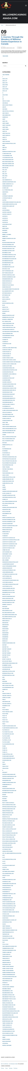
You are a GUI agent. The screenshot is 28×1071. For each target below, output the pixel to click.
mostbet (4, 645)
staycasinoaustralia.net (8, 907)
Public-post (5, 766)
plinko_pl (4, 752)
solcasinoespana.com (8, 873)
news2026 (4, 681)
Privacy (2, 1068)
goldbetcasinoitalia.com (8, 495)
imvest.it (4, 515)
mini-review (5, 622)
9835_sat (4, 171)
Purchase (15, 1068)
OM (3, 691)
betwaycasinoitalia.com (8, 274)
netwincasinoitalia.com (8, 675)
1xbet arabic (5, 123)
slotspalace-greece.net (8, 865)
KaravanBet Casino (7, 554)
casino (4, 345)
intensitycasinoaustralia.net (10, 525)
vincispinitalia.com (7, 980)
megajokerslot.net (7, 610)
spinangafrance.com (7, 885)
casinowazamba (6, 380)
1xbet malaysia (6, 133)
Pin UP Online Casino (7, 711)
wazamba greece (6, 988)
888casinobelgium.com (8, 165)
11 (2, 92)
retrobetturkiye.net (7, 792)
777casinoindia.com (7, 155)
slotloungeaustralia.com (9, 859)
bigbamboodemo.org (7, 278)
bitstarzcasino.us (7, 293)
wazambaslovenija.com (8, 994)
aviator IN (4, 216)
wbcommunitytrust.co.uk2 (9, 998)
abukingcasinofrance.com (9, 181)
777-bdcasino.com (6, 153)
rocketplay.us (6, 816)
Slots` (4, 863)
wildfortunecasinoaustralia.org (11, 1011)
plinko (4, 746)
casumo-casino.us (6, 382)
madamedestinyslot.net (8, 590)
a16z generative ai (7, 179)
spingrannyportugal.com (8, 893)
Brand (3, 313)
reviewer (4, 800)
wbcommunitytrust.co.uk (8, 996)
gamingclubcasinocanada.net (9, 491)
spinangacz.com (6, 881)
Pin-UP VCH (4, 719)
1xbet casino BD (6, 125)
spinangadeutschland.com (9, 883)
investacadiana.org (7, 527)
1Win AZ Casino (6, 101)
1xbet (3, 119)
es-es (3, 446)
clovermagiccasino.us (8, 408)
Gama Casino (5, 475)
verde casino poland (7, 968)
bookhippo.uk (5, 311)
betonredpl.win (6, 264)
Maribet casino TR (6, 604)
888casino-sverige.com (8, 163)
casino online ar (6, 353)
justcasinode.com (7, 551)
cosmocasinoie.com (7, 420)
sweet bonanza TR (7, 928)
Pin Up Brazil (5, 709)
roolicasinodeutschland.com (9, 833)
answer (4, 194)
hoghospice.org (6, 509)
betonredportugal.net (8, 266)
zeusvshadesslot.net (7, 1033)
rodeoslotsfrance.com (8, 820)
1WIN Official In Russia (8, 111)
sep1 (3, 855)
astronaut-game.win (7, 196)
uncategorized (6, 960)
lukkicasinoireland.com (8, 588)
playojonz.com (6, 738)
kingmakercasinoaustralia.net (10, 562)
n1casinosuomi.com (7, 667)
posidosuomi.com (6, 760)
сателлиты (5, 1043)
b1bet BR (4, 226)
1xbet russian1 (6, 141)
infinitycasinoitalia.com (8, 517)
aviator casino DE (6, 212)
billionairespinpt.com (8, 291)
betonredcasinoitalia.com (9, 254)
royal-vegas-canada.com (8, 839)
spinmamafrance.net (7, 897)
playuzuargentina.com (8, 744)
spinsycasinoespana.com (8, 901)
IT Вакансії (5, 535)
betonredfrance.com (7, 262)
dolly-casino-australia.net (9, 436)
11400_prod (5, 94)
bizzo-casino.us (6, 299)
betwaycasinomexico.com (8, 276)
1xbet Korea (5, 129)
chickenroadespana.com (8, 400)
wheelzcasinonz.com (7, 1002)
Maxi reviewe (5, 608)
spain (3, 877)
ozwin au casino (6, 697)
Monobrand (5, 634)
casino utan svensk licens (9, 359)
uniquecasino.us (6, 962)
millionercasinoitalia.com (9, 616)
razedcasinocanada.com (8, 788)
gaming (4, 489)
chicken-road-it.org (7, 392)
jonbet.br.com (6, 549)
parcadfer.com (6, 701)
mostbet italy (5, 651)
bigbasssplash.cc (6, 283)
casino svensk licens (7, 357)
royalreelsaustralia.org (9, 843)
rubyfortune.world (7, 847)
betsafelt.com (6, 268)
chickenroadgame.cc (7, 402)
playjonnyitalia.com (7, 731)
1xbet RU (4, 139)
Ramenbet (4, 786)
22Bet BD (4, 147)
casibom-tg (5, 341)
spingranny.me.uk (6, 889)
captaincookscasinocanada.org (10, 331)
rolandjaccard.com (7, 822)
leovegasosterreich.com (8, 570)
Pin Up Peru (5, 713)
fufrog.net (5, 471)
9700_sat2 (4, 169)
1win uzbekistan (6, 115)
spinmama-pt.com (6, 895)
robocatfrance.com (7, 810)
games (4, 487)
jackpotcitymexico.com (8, 547)
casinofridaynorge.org (8, 367)
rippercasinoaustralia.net (9, 806)
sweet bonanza (6, 926)
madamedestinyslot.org (8, 592)
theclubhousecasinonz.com (9, 946)
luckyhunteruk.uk (7, 578)
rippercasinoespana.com (8, 808)
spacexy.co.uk (6, 875)
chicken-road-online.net (8, 394)
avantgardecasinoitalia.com (9, 204)
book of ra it (5, 309)
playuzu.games (6, 742)
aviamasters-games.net (8, 206)
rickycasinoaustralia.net (9, 804)
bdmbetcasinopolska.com (8, 238)
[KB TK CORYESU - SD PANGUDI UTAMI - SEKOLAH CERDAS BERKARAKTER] (6, 5)
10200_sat (4, 80)
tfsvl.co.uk (5, 944)
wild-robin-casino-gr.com (8, 1004)
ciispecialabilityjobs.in (8, 404)
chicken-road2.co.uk (7, 396)
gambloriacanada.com (8, 481)
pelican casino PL (6, 703)
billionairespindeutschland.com (10, 289)
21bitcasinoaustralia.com (8, 143)
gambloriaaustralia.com (8, 477)
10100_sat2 (4, 78)
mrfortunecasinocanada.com (9, 663)
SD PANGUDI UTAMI (6, 849)
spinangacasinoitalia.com (8, 879)
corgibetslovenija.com (8, 416)
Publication (5, 768)
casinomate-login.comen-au (9, 374)
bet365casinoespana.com (8, 242)
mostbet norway (6, 653)
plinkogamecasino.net (8, 756)
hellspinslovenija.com (8, 503)
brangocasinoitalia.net (8, 315)
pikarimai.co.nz (6, 705)
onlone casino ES (6, 695)
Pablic (4, 699)
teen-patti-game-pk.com (8, 938)
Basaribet (4, 232)
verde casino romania (8, 970)
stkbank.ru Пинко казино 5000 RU (10, 911)
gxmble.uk (5, 499)
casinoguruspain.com (7, 372)
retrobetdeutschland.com (9, 790)
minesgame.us (5, 620)
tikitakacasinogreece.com (9, 950)
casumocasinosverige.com (9, 384)
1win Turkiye (5, 113)
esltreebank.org (6, 448)
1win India (4, 109)
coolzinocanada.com (7, 414)
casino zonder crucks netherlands (11, 361)
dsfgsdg (4, 442)
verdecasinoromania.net (8, 974)
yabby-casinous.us (7, 1025)
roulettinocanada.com (8, 837)
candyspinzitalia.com (7, 325)
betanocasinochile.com (8, 248)
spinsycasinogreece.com (8, 903)
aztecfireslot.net (7, 224)
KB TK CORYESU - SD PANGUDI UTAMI (9, 1063)
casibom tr (5, 339)
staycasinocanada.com (8, 909)
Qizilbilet (4, 772)
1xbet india (5, 127)
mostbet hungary (6, 649)
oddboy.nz (5, 689)
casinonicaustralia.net (8, 378)
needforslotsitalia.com (8, 671)
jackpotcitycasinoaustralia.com (10, 539)
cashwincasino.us (6, 337)
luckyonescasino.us (7, 582)
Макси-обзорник (6, 1041)
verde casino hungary (8, 966)
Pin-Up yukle (5, 721)
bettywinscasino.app (7, 272)
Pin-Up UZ (4, 717)
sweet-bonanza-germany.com (9, 930)
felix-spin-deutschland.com (9, 460)
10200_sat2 (4, 82)
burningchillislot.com (8, 317)
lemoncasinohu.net (7, 568)
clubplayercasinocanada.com (10, 410)
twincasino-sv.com (7, 956)
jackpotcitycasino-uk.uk (8, 537)
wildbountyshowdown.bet (9, 1009)
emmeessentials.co (7, 444)
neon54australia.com (7, 673)
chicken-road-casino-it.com (9, 388)
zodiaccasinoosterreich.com (9, 1035)
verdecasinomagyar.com (8, 972)
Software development (8, 871)
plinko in (4, 748)
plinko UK (4, 750)
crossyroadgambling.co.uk (9, 428)
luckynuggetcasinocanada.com (10, 580)
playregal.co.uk (6, 740)
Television (5, 940)
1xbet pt (4, 137)
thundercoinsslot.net (8, 948)
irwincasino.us (6, 531)
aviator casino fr (6, 214)
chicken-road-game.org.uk (9, 390)
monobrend (5, 636)
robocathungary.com (7, 812)
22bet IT (4, 149)
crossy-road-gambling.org (9, 426)
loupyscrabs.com (6, 576)
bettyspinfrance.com (7, 270)
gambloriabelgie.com (7, 479)
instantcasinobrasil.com (8, 521)
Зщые (3, 1037)
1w (3, 98)
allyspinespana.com (7, 189)
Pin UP (3, 707)
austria (4, 200)
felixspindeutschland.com (9, 463)
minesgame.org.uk (7, 618)
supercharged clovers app (9, 920)
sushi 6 (4, 924)
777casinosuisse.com (7, 157)
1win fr (4, 107)
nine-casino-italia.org (7, 685)
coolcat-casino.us (7, 412)
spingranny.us (6, 891)
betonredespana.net (7, 260)
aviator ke (5, 218)
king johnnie (5, 560)
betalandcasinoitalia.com (9, 246)
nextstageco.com (6, 683)
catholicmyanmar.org (8, 386)
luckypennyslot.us (7, 586)
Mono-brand (5, 632)
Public (4, 764)
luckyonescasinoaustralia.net (10, 584)
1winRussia (5, 117)
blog (3, 305)
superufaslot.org (7, 922)
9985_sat (4, 177)
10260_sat (4, 86)
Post (3, 762)
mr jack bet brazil (7, 661)
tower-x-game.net (6, 952)
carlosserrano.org (7, 333)
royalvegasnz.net (7, 845)
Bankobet (4, 230)
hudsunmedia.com (6, 513)
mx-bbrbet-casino (6, 665)
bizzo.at (4, 301)
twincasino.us (6, 958)
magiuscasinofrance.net (8, 596)
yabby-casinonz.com (7, 1023)
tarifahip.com (5, 934)
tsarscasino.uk (6, 954)
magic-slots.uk (6, 594)
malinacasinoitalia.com (8, 602)
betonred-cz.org (6, 252)
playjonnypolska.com (8, 733)
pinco (3, 723)
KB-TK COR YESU (6, 558)
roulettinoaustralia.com (8, 835)
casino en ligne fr (7, 349)
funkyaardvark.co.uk (7, 473)
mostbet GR (5, 647)
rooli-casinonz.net (7, 831)
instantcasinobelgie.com (8, 519)
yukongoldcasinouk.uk (8, 1029)
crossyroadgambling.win (8, 430)
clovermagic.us (6, 406)
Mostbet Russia (6, 655)
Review (4, 794)
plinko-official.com (7, 754)
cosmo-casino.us (6, 418)
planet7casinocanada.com (9, 725)
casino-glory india (7, 365)
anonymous (5, 192)
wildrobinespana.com (7, 1015)
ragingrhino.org (6, 780)
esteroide (5, 450)
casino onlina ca (6, 351)
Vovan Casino (5, 984)
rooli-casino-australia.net (9, 829)
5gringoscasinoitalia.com (8, 151)
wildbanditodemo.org (7, 1007)
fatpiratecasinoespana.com (9, 456)
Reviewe (4, 798)
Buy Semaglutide (6, 321)
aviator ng (5, 222)
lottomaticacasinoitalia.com (9, 574)
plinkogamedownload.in (8, 758)
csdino (4, 434)
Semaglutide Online (7, 851)
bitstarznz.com (6, 295)
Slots (3, 861)
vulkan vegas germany (8, 986)
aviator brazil (6, 210)
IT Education (5, 533)
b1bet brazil (5, 228)
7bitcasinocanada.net (7, 159)
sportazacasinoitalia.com (9, 905)
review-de (4, 796)
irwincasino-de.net (7, 529)
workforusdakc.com (7, 1021)
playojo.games (6, 736)
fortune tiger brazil (7, 469)
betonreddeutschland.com (9, 258)
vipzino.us (4, 982)
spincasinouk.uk (6, 887)
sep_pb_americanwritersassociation (11, 853)
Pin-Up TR (4, 715)
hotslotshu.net (6, 511)
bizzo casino (5, 297)
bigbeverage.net (6, 287)
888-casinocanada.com (7, 161)
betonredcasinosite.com (8, 256)
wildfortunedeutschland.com (10, 1013)
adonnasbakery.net (7, 185)
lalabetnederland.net (8, 564)
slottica (4, 867)
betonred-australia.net (8, 250)
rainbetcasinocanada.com (9, 782)
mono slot (5, 630)
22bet (3, 145)
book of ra (5, 307)
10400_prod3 (5, 88)
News (3, 679)
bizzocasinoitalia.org (7, 303)
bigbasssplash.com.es (8, 285)
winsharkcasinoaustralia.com (10, 1017)
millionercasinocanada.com (9, 614)
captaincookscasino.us (8, 329)
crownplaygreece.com (8, 432)
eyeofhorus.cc (6, 452)
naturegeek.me (6, 669)
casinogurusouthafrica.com (9, 369)
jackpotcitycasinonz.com (8, 545)
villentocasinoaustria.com (9, 976)
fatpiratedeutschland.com (9, 458)
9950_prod (4, 175)
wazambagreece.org (7, 992)
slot (3, 857)
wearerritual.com (7, 1000)
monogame (5, 638)
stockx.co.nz (5, 913)
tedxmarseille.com (7, 936)
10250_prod (5, 84)
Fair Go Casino (6, 454)
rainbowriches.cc (6, 784)
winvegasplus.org (7, 1019)
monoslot (4, 640)
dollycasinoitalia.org (8, 440)
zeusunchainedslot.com (8, 1031)
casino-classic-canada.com (9, 363)
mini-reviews (5, 624)
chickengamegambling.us (8, 398)
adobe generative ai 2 (7, 183)
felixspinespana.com (7, 465)
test (3, 942)
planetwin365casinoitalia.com (10, 727)
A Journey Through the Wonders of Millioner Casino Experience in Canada (12, 40)
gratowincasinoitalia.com (9, 497)
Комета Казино (6, 1039)
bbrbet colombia (6, 234)
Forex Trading (6, 467)
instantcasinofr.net (7, 523)
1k (2, 96)
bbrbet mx (5, 236)
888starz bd (5, 167)
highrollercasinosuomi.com (9, 507)
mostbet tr (5, 657)
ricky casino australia (8, 802)
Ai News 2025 (5, 187)
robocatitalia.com (7, 814)
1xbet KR (4, 131)
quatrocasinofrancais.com (9, 776)
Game (3, 485)
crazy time (5, 422)
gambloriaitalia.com (7, 483)
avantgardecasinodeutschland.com (11, 202)
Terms (6, 1068)
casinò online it (6, 355)
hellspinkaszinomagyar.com (9, 501)
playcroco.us (5, 729)
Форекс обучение (6, 1045)
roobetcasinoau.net (7, 827)
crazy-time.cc (5, 424)
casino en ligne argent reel (9, 347)
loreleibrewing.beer (7, 572)
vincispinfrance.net (7, 978)
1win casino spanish (7, 105)
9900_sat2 (4, 173)
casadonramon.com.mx (8, 335)
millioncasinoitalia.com (8, 612)
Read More (5, 56)
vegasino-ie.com (6, 964)
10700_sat (4, 90)
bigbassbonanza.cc (7, 281)
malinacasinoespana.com (8, 600)
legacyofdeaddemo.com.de (9, 566)
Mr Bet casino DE (6, 659)
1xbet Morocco (6, 135)
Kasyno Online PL (6, 556)
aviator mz (5, 220)
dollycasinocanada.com (8, 438)
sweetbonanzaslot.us (8, 932)
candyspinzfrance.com (8, 323)
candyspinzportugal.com (8, 327)
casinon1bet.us (6, 376)
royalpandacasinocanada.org (10, 841)
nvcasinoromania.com (7, 687)
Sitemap (10, 1068)
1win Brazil (5, 103)
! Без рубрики (5, 74)
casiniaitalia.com (6, 343)
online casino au (6, 693)
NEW (3, 677)
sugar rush (5, 918)
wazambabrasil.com (7, 990)
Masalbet (4, 606)
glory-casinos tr (6, 493)
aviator (4, 208)
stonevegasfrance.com (8, 915)
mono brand (5, 628)
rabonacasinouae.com (8, 778)
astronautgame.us (7, 198)
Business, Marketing (7, 319)
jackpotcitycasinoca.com (8, 541)
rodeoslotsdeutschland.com (9, 818)
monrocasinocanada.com (8, 642)
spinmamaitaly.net (7, 899)
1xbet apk (4, 121)
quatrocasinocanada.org (8, 774)
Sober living (5, 869)
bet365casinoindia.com (8, 244)
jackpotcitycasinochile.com (9, 543)
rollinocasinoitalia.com (8, 824)
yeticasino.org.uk (7, 1027)
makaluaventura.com (7, 598)
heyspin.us (5, 505)
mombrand (5, 626)
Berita (4, 240)
